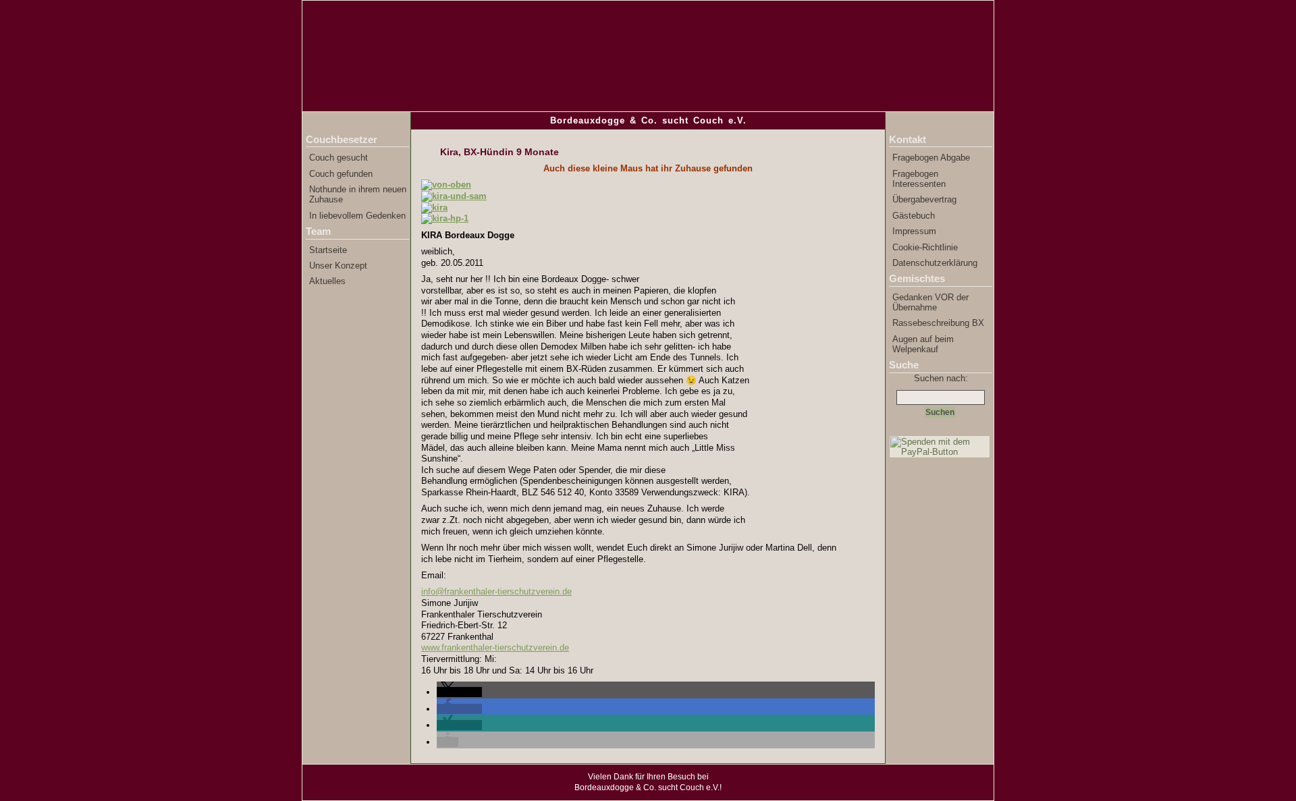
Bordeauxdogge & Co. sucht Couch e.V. (648, 120)
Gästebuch (913, 216)
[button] (459, 692)
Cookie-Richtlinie (925, 247)
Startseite (328, 250)
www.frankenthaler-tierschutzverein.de (495, 647)
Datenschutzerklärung (934, 263)
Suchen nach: (941, 378)
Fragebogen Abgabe (931, 158)
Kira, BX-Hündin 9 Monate (499, 151)
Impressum (914, 231)
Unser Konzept (338, 265)
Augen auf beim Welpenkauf (923, 344)
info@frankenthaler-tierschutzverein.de (496, 591)
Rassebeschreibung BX (938, 323)
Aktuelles (327, 281)
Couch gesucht (338, 158)
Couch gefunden (341, 174)
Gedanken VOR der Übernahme (930, 302)
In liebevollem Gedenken (357, 216)
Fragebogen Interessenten (919, 179)
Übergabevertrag (924, 199)
